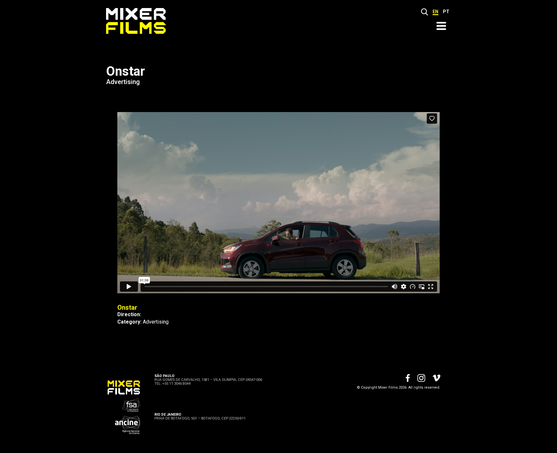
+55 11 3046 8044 (176, 384)
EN (435, 11)
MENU (441, 26)
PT (446, 11)
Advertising (123, 82)
